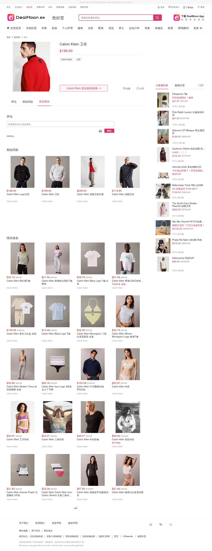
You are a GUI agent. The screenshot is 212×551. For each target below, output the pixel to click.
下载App (189, 7)
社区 (50, 6)
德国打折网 (104, 536)
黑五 (116, 536)
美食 (147, 28)
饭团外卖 (141, 536)
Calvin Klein (66, 59)
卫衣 (78, 59)
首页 (9, 6)
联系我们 (175, 6)
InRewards (128, 536)
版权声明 (73, 522)
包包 (111, 28)
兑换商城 (72, 6)
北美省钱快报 (36, 536)
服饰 (80, 28)
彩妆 (54, 28)
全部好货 (31, 28)
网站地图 (23, 530)
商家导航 (84, 6)
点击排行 (19, 6)
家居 (170, 28)
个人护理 (67, 28)
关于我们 (23, 522)
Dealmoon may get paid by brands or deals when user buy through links (51, 545)
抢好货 (29, 6)
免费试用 (40, 6)
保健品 (159, 28)
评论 (109, 130)
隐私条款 (48, 530)
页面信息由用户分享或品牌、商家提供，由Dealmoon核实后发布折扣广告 (51, 541)
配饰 (101, 28)
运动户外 (134, 28)
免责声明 (56, 522)
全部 (201, 85)
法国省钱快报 (88, 536)
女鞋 (90, 28)
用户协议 (35, 530)
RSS (170, 524)
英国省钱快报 (71, 536)
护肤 (44, 28)
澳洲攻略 (60, 6)
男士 (121, 28)
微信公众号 (160, 524)
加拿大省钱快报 (54, 536)
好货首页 (15, 28)
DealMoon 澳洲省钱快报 (26, 16)
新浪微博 (150, 524)
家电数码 (183, 28)
